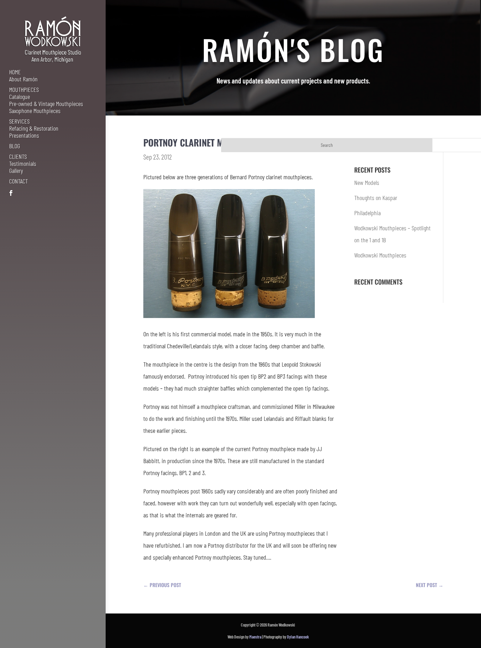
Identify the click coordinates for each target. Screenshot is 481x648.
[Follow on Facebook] (11, 193)
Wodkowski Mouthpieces (380, 255)
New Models (366, 182)
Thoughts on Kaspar (375, 197)
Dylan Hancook (298, 636)
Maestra (255, 636)
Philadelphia (367, 213)
